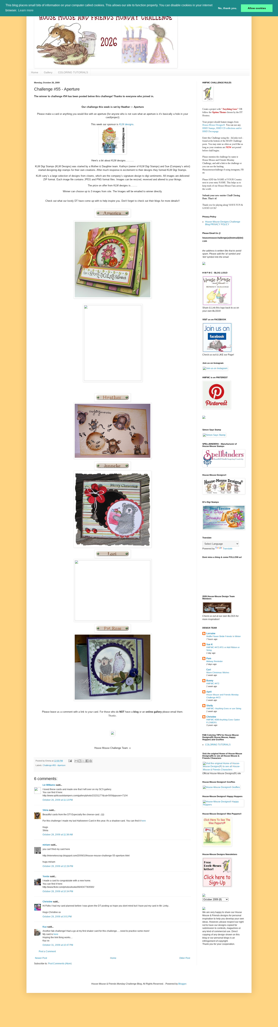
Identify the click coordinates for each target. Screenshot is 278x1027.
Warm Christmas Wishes (217, 672)
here (143, 820)
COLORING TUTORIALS (73, 72)
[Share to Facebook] (87, 761)
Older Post (184, 958)
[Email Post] (70, 761)
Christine (47, 901)
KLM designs (126, 124)
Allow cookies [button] (257, 8)
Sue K (209, 644)
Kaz (45, 926)
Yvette (46, 876)
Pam (208, 658)
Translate (227, 548)
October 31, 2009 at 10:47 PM (58, 945)
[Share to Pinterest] (90, 761)
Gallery (48, 72)
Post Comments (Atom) (60, 963)
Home (34, 72)
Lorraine (210, 633)
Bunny (209, 680)
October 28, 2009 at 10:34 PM (58, 891)
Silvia (45, 810)
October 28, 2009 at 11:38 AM (58, 834)
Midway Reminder (214, 661)
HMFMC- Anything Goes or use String (223, 708)
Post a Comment (47, 951)
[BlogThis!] (80, 761)
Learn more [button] (25, 10)
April (208, 691)
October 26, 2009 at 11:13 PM (58, 800)
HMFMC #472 (212, 683)
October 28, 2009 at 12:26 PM (58, 866)
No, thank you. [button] (227, 8)
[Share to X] (83, 761)
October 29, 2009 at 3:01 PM (57, 916)
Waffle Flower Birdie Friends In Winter (223, 636)
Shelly (209, 705)
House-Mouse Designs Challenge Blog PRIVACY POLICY (222, 223)
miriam (46, 844)
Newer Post (41, 958)
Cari (208, 669)
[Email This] (76, 761)
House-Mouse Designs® (213, 125)
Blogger (182, 983)
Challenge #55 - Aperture (54, 765)
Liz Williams (49, 785)
